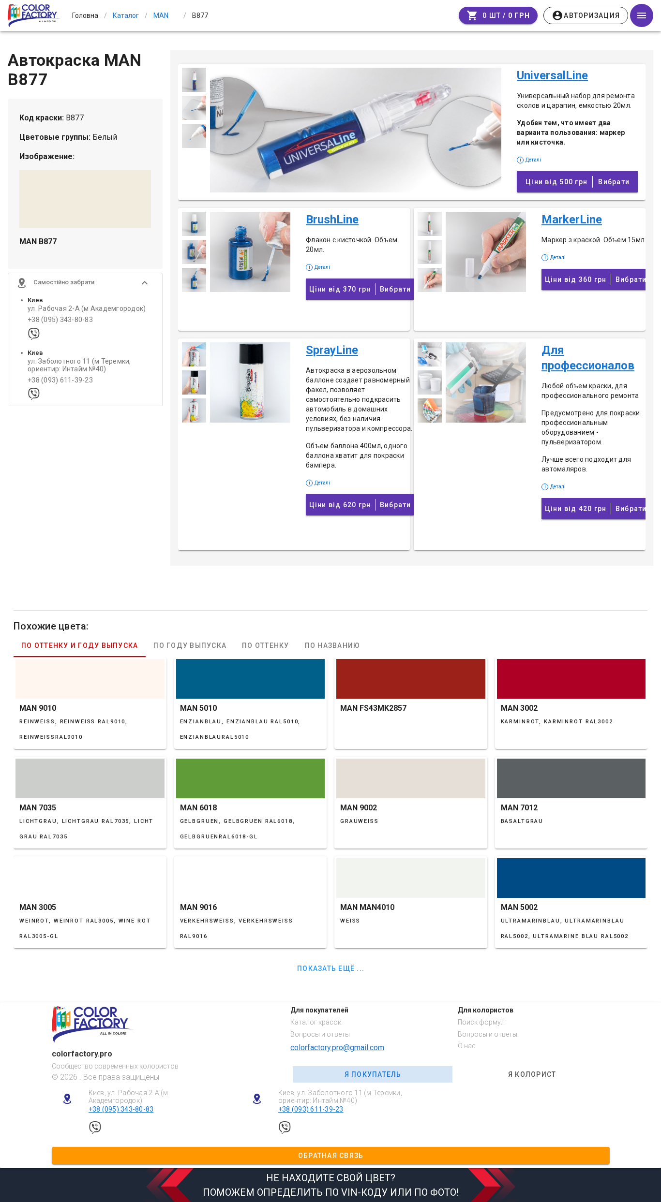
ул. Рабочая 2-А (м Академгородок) (87, 308)
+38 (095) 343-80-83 (60, 319)
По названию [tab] (333, 645)
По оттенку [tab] (265, 645)
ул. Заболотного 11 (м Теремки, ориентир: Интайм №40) (79, 365)
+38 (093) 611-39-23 (60, 380)
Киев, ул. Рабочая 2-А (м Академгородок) (128, 1097)
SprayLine (332, 350)
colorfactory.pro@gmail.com (337, 1047)
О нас (467, 1046)
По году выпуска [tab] (189, 645)
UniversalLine (552, 75)
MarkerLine (571, 219)
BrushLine (332, 219)
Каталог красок (315, 1022)
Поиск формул (481, 1022)
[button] (85, 283)
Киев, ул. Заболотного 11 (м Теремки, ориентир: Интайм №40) (340, 1097)
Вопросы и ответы (320, 1034)
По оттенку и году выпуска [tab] (79, 645)
